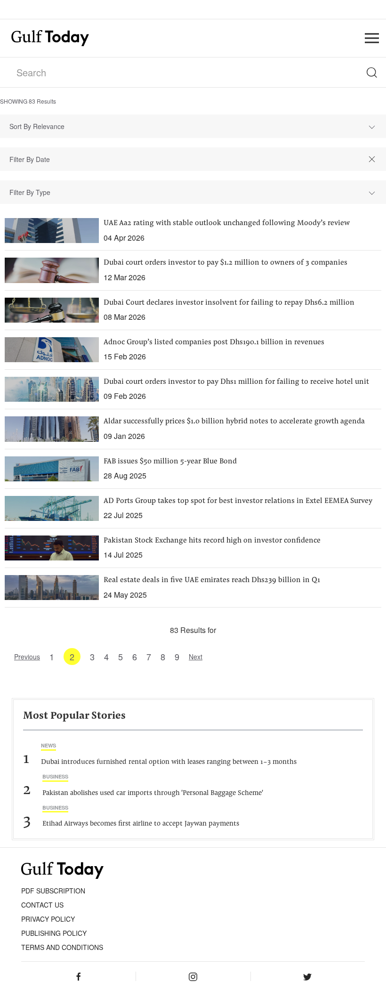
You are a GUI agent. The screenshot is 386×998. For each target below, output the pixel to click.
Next (195, 656)
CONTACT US (42, 904)
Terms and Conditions (62, 947)
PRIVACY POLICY (48, 919)
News (48, 745)
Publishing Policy (54, 933)
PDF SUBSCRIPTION (53, 890)
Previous (27, 656)
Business (55, 776)
